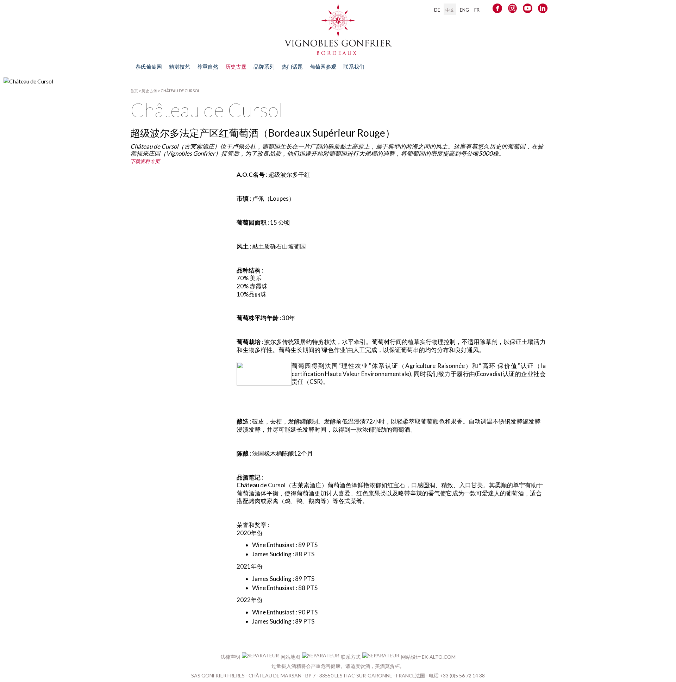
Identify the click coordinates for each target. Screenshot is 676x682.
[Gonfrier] (338, 51)
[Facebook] (497, 9)
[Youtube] (527, 9)
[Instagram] (512, 9)
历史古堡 (149, 90)
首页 (134, 90)
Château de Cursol (180, 90)
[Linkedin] (542, 9)
